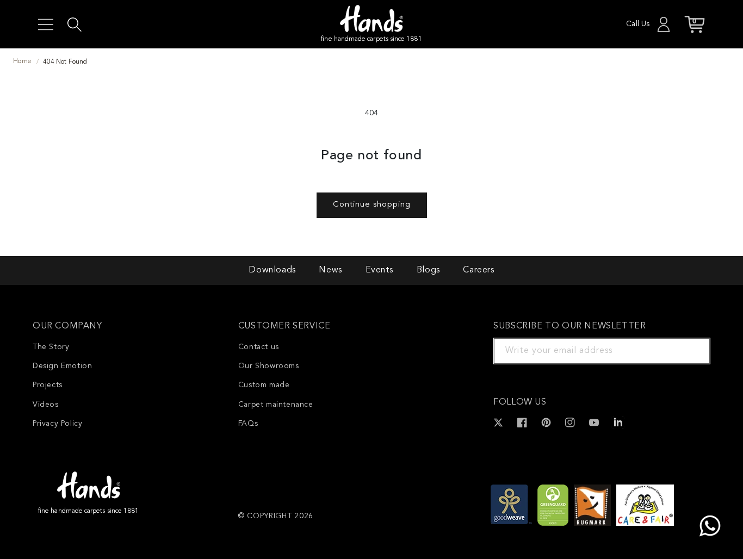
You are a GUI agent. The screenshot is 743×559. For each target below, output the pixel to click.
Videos (46, 404)
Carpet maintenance (275, 404)
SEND (689, 351)
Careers (478, 270)
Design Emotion (62, 366)
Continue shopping (372, 205)
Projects (48, 385)
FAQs (248, 423)
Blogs (428, 270)
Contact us (258, 347)
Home (22, 61)
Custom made (264, 385)
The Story (51, 347)
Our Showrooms (268, 366)
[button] (45, 24)
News (330, 270)
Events (380, 270)
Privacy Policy (57, 423)
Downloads (272, 270)
